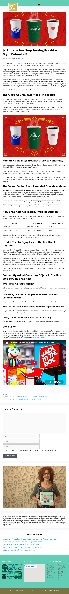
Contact (34, 591)
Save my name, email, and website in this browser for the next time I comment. (31, 450)
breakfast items (38, 337)
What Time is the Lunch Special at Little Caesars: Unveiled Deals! (26, 397)
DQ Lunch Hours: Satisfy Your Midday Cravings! (19, 550)
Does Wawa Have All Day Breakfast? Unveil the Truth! (21, 544)
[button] (39, 5)
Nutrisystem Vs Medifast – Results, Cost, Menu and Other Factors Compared (29, 539)
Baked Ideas (26, 591)
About (41, 591)
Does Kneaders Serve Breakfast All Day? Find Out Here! (22, 547)
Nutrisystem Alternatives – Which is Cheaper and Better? (22, 542)
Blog (6, 394)
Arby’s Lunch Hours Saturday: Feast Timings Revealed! (23, 399)
